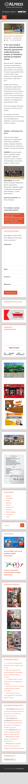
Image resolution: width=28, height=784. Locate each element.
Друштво (9, 496)
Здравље (8, 503)
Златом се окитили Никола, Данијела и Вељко (12, 215)
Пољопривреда (11, 512)
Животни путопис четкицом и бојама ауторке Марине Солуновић (14, 688)
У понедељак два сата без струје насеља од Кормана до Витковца (13, 681)
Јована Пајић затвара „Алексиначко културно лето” (11, 739)
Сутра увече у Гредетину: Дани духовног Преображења (12, 732)
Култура (8, 505)
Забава (8, 500)
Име (6, 269)
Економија (9, 498)
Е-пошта (7, 277)
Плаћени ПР (9, 507)
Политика (9, 510)
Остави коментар (16, 40)
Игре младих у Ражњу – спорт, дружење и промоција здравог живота (13, 695)
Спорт (7, 40)
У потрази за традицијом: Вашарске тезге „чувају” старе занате (13, 665)
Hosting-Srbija (20, 768)
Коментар (8, 244)
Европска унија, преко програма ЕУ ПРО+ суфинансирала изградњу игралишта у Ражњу (13, 220)
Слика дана (9, 514)
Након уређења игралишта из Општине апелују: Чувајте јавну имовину (14, 746)
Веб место (7, 284)
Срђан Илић (18, 38)
